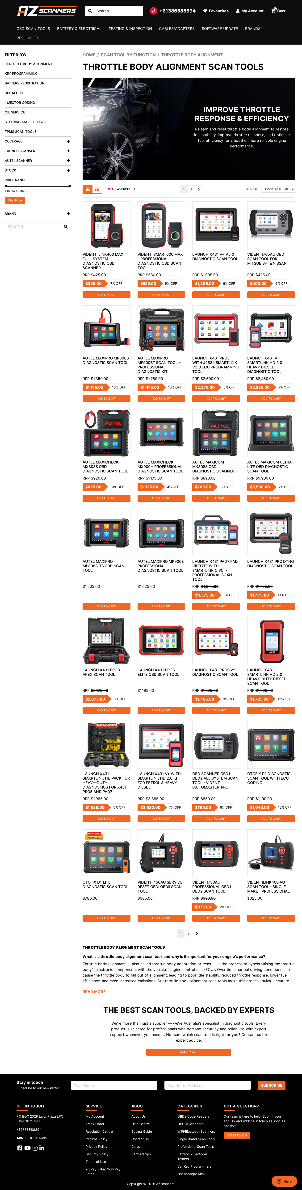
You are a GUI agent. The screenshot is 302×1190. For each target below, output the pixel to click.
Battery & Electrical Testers (192, 1156)
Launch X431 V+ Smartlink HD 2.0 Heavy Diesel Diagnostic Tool (264, 365)
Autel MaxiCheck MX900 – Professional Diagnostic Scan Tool (160, 466)
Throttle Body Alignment (28, 64)
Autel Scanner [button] (18, 161)
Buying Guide (141, 1131)
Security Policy (97, 1154)
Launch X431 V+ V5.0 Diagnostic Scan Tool (215, 256)
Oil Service (15, 112)
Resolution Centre (99, 1131)
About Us (138, 1116)
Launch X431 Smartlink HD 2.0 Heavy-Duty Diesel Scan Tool (266, 677)
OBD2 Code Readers (193, 1116)
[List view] (97, 189)
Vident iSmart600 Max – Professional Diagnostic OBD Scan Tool (160, 261)
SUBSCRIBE (271, 1085)
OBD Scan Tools (33, 28)
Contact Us (140, 1139)
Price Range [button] (15, 180)
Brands (252, 28)
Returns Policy (97, 1139)
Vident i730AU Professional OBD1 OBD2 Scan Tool (211, 887)
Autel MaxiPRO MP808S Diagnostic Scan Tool (106, 360)
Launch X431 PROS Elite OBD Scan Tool (158, 672)
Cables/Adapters (177, 28)
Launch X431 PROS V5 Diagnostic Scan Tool (215, 672)
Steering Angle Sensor (25, 122)
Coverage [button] (13, 141)
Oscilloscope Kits (190, 1174)
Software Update (220, 28)
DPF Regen (14, 93)
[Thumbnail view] (87, 189)
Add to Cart (106, 294)
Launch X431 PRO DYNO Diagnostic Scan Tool (270, 563)
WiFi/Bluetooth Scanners (196, 1131)
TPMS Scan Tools (21, 131)
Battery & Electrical (79, 28)
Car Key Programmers (194, 1166)
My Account (95, 1116)
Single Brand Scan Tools (196, 1139)
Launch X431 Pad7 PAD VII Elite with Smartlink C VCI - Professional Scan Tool (215, 570)
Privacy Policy (96, 1146)
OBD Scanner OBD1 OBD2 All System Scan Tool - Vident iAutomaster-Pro (215, 780)
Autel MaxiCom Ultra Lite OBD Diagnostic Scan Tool (269, 466)
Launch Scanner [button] (20, 151)
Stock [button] (10, 170)
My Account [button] (252, 10)
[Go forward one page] (199, 189)
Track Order (95, 1124)
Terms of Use (96, 1162)
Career (136, 1146)
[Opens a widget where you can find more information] (284, 1182)
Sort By (251, 189)
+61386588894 (177, 11)
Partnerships (141, 1154)
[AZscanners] (47, 11)
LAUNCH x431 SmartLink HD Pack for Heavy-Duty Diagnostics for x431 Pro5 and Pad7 (106, 782)
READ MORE (94, 991)
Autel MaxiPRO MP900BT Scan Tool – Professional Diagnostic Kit (159, 365)
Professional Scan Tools (195, 1146)
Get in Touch (188, 1052)
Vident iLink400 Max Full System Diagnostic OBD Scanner (103, 261)
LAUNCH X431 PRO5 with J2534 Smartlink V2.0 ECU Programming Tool (215, 365)
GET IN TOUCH (237, 1135)
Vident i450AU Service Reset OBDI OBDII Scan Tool (160, 887)
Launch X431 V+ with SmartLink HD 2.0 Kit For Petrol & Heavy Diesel (159, 780)
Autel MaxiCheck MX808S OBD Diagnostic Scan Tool (105, 466)
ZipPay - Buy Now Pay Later (103, 1171)
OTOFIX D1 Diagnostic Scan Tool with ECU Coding (269, 778)
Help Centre (140, 1124)
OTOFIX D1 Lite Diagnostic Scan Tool (105, 884)
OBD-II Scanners (190, 1124)
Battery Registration (24, 83)
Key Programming (21, 73)
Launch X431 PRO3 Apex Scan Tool (101, 672)
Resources (28, 38)
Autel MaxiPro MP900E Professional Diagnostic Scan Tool (161, 566)
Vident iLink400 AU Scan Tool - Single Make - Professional (268, 887)
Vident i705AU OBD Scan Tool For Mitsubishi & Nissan (267, 259)
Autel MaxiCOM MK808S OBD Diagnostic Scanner (213, 466)
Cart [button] (279, 10)
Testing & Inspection (130, 28)
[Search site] (90, 11)
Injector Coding (20, 102)
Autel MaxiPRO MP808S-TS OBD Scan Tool (103, 566)
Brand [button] (10, 214)
